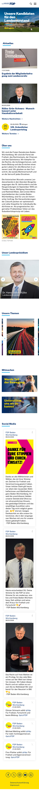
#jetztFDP (23, 715)
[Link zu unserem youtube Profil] (25, 775)
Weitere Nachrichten (11, 119)
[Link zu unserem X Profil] (13, 775)
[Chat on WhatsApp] (30, 775)
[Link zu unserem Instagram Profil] (19, 775)
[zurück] (3, 279)
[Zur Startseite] (8, 4)
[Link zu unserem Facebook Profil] (8, 775)
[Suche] (31, 4)
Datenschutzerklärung (19, 783)
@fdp (28, 710)
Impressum (14, 785)
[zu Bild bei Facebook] (19, 457)
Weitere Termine (9, 133)
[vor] (36, 279)
